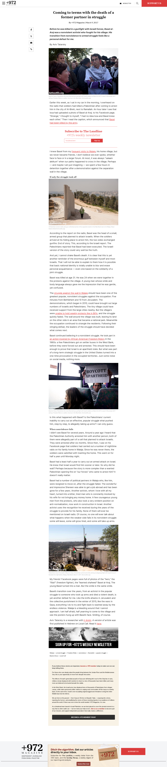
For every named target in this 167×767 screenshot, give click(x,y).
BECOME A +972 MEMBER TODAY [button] (83, 717)
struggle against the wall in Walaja (71, 293)
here (99, 623)
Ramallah (91, 653)
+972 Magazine (77, 22)
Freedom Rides (72, 653)
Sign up (97, 141)
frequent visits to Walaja (84, 151)
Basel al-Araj (54, 656)
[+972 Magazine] (11, 5)
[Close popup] (117, 747)
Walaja (52, 653)
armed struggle (60, 653)
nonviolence (82, 653)
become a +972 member (88, 666)
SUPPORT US (154, 3)
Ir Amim (87, 620)
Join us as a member (98, 709)
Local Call (63, 656)
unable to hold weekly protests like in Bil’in (76, 313)
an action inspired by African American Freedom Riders (77, 339)
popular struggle (101, 653)
